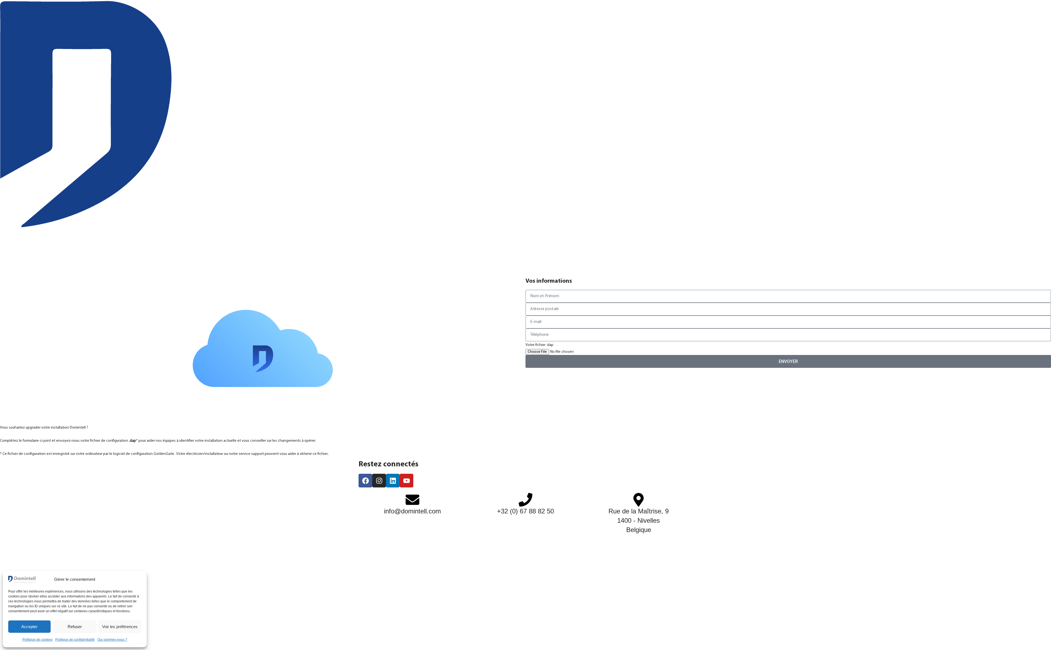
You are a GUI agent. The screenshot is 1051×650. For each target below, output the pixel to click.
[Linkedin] (393, 480)
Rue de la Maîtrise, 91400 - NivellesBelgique (638, 520)
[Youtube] (406, 480)
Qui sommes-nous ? (112, 640)
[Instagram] (379, 480)
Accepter (29, 626)
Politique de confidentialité (75, 640)
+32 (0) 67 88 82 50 (525, 511)
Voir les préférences (120, 626)
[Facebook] (365, 480)
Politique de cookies (37, 640)
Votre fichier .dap (539, 345)
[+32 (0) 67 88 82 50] (525, 500)
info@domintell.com (412, 511)
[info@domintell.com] (412, 500)
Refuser (75, 626)
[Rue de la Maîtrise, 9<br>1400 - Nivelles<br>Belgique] (638, 500)
